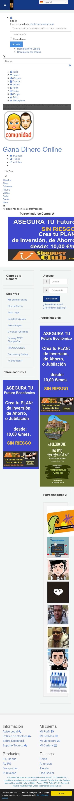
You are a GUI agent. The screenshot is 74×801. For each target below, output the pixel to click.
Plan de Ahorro (15, 306)
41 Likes (17, 162)
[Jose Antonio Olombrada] (21, 424)
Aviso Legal (13, 312)
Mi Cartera (47, 745)
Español (47, 2)
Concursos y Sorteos (18, 354)
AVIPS (7, 763)
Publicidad (9, 773)
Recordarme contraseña (29, 51)
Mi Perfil (45, 731)
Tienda (44, 768)
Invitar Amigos (15, 325)
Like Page (9, 171)
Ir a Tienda (9, 759)
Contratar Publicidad (18, 331)
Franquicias (10, 768)
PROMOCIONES (16, 347)
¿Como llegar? (15, 360)
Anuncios (46, 763)
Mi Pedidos (47, 736)
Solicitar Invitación (17, 319)
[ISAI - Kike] (58, 636)
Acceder (16, 44)
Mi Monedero (48, 741)
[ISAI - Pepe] (58, 614)
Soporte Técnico (13, 745)
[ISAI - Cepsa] (58, 681)
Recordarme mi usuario (28, 48)
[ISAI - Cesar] (58, 569)
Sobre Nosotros (13, 741)
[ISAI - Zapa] (58, 659)
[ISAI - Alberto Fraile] (58, 547)
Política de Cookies (15, 736)
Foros (43, 759)
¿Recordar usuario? (53, 304)
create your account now (42, 24)
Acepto (61, 793)
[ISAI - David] (58, 592)
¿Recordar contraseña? (54, 307)
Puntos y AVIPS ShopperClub (15, 339)
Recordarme (19, 39)
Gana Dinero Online (32, 149)
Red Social (47, 773)
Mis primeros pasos (17, 299)
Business (17, 155)
